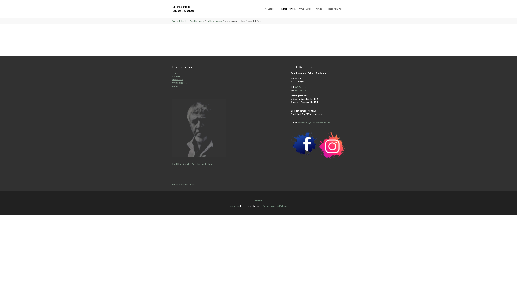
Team (175, 73)
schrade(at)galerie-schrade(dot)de (314, 122)
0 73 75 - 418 (300, 87)
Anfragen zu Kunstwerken (184, 184)
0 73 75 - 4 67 (300, 90)
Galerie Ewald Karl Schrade (275, 206)
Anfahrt (176, 86)
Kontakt (176, 76)
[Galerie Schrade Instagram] (331, 145)
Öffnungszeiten (179, 82)
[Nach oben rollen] (511, 285)
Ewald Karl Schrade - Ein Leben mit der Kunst (193, 164)
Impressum (235, 206)
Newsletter (177, 79)
